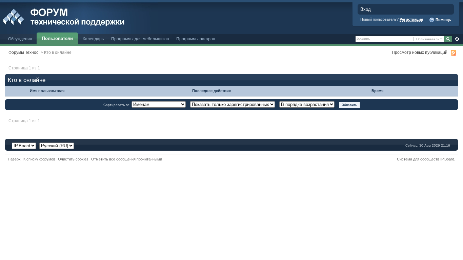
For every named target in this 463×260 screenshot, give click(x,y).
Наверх (14, 159)
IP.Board (447, 159)
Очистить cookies (73, 159)
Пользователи (57, 38)
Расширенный (457, 39)
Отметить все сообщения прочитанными (126, 159)
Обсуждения (20, 39)
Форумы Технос (23, 52)
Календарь (93, 39)
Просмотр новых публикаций (419, 52)
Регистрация (411, 19)
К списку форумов (39, 159)
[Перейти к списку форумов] (79, 16)
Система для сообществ (418, 159)
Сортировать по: (117, 105)
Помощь (443, 20)
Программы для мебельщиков (140, 39)
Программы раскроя (195, 39)
